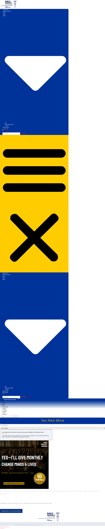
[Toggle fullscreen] (3, 526)
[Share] (6, 526)
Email (3, 402)
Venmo (3, 412)
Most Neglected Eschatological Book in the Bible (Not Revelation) (23, 432)
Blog (4, 12)
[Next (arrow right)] (3, 528)
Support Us (5, 9)
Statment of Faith (9, 124)
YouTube (4, 408)
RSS (3, 405)
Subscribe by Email (10, 399)
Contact (7, 126)
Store (4, 14)
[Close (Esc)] (8, 526)
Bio (5, 123)
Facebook (4, 409)
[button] (3, 130)
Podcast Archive (7, 11)
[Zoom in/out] (1, 526)
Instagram (4, 411)
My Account (6, 127)
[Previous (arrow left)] (1, 528)
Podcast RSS (5, 407)
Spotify (4, 404)
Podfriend (4, 414)
